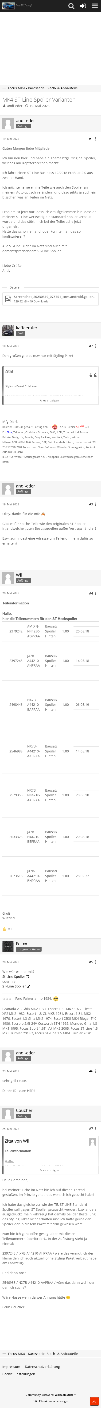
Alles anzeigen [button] (49, 400)
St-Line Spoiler (13, 976)
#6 (91, 1071)
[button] (71, 6)
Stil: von (51, 1401)
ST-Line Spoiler (14, 986)
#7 (91, 1128)
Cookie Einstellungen (18, 1374)
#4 (91, 593)
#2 (91, 346)
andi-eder (15, 105)
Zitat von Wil (17, 1141)
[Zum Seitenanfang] (94, 1401)
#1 (91, 138)
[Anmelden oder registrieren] (83, 6)
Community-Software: (51, 1395)
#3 (91, 504)
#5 (91, 962)
